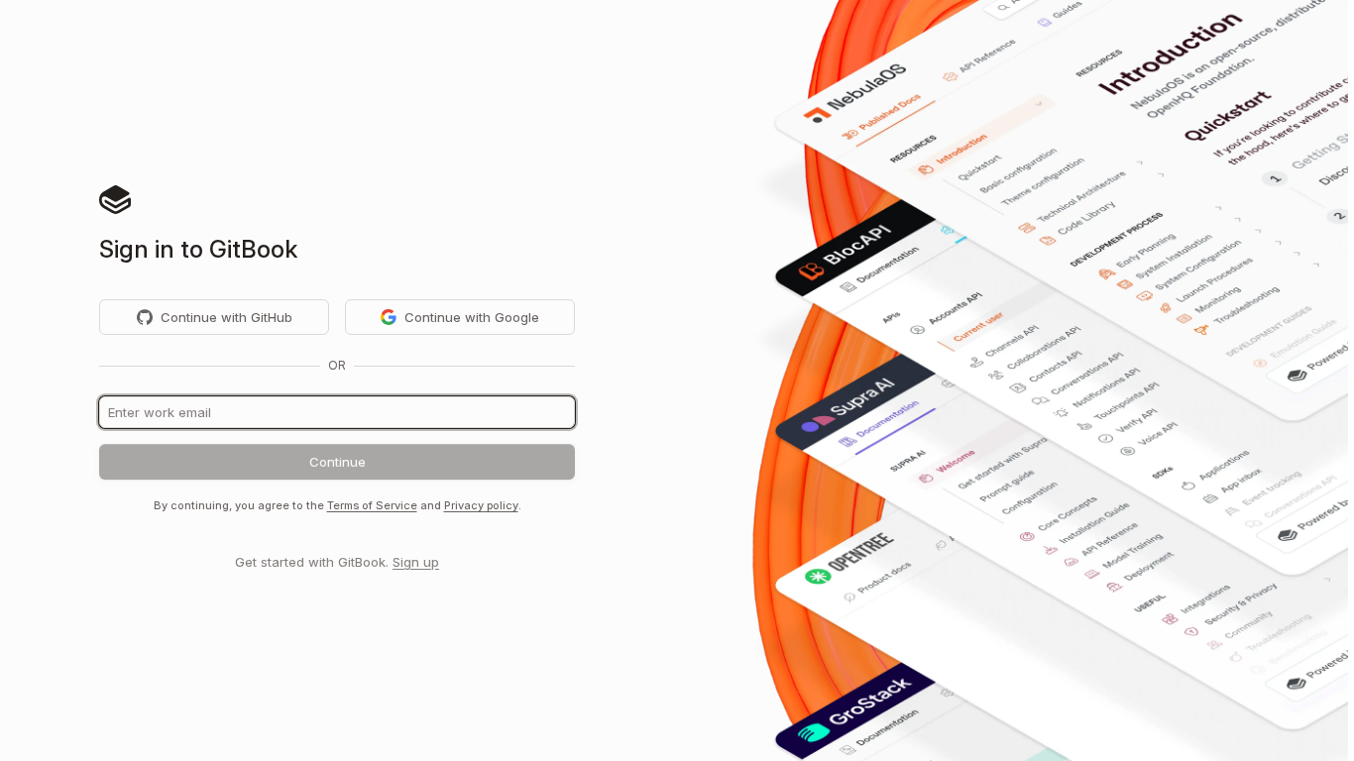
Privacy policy (481, 505)
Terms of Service (372, 505)
